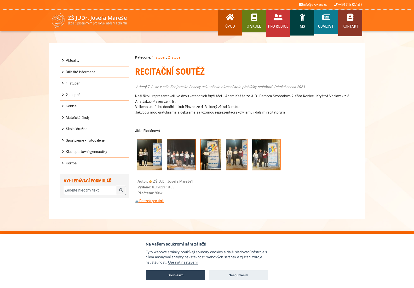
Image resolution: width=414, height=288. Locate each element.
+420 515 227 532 (350, 4)
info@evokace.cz (315, 4)
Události (326, 26)
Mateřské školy (78, 117)
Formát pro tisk (151, 201)
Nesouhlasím (238, 275)
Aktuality (72, 60)
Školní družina (76, 129)
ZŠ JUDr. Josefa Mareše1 (173, 181)
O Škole (254, 26)
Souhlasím (176, 275)
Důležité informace (80, 72)
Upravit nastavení (183, 262)
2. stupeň (73, 95)
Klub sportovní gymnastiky (86, 152)
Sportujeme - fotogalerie (85, 140)
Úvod (230, 26)
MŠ (302, 26)
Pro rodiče (278, 26)
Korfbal (71, 163)
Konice (71, 106)
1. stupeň (73, 83)
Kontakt (350, 26)
